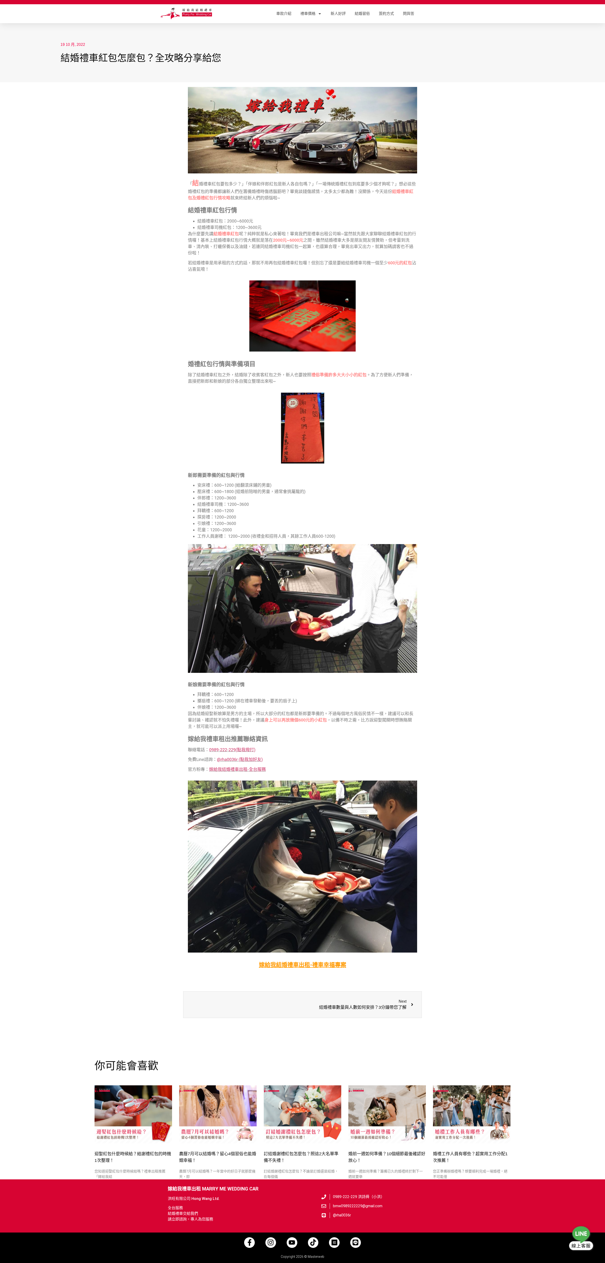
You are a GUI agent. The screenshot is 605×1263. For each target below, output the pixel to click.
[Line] (355, 1242)
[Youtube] (292, 1242)
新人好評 (338, 14)
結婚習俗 (362, 14)
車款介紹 (283, 14)
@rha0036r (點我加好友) (240, 759)
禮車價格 (307, 14)
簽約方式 (386, 14)
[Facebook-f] (249, 1242)
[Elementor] (334, 1242)
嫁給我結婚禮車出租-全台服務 (237, 769)
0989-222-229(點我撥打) (232, 749)
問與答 (408, 14)
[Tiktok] (313, 1242)
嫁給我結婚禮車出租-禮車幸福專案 (302, 965)
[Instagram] (270, 1242)
